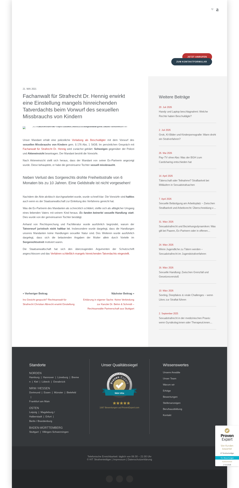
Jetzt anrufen (197, 57)
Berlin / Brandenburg (40, 421)
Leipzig (33, 412)
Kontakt (167, 415)
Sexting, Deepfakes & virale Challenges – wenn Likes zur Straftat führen (186, 297)
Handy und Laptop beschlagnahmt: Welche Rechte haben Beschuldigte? (183, 114)
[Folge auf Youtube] (119, 478)
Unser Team (169, 378)
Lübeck (46, 381)
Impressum (119, 459)
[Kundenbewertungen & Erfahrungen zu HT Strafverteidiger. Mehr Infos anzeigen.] (119, 396)
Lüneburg (62, 377)
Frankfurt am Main (39, 401)
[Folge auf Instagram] (109, 478)
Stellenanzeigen (172, 402)
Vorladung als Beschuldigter (89, 139)
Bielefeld (71, 392)
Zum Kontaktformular (191, 62)
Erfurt (48, 416)
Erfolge (167, 390)
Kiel (36, 381)
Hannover (48, 377)
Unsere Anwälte (171, 372)
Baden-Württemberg (46, 427)
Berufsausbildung (172, 409)
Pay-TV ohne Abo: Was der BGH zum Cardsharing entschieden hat (180, 159)
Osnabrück (59, 381)
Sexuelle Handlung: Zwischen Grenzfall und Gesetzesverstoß (184, 274)
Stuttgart (34, 431)
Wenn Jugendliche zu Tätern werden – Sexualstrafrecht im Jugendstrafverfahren (182, 251)
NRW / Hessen (39, 388)
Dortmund (34, 392)
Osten (34, 408)
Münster (58, 392)
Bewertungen (170, 396)
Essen (47, 392)
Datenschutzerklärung (140, 459)
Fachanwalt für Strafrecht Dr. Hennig (44, 148)
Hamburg (34, 377)
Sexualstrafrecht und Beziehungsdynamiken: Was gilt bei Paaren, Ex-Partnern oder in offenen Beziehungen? (187, 229)
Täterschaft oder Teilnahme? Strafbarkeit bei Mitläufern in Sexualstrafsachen (184, 182)
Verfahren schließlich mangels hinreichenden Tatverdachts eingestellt (90, 253)
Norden (35, 373)
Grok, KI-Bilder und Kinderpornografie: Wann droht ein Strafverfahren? (187, 137)
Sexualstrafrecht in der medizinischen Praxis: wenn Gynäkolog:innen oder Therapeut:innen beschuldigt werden (184, 321)
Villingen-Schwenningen (55, 431)
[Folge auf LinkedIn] (129, 478)
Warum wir (169, 384)
